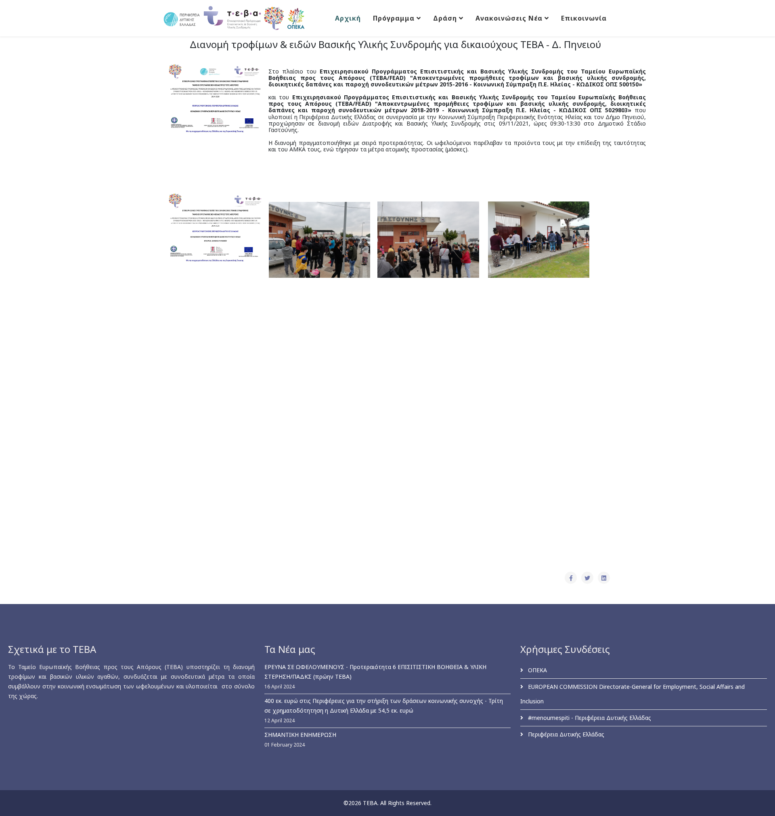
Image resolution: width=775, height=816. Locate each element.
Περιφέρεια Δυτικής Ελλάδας (565, 734)
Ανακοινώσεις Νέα (508, 18)
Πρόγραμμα (394, 18)
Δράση (445, 18)
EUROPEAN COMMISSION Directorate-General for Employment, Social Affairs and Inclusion (632, 694)
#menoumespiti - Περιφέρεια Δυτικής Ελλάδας (588, 718)
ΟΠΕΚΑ (536, 670)
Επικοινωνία (584, 18)
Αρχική (348, 18)
